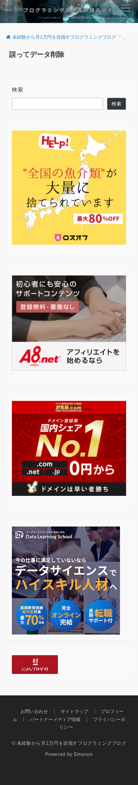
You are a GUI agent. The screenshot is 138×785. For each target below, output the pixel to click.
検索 (18, 90)
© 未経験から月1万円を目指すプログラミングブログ (69, 743)
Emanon (83, 754)
